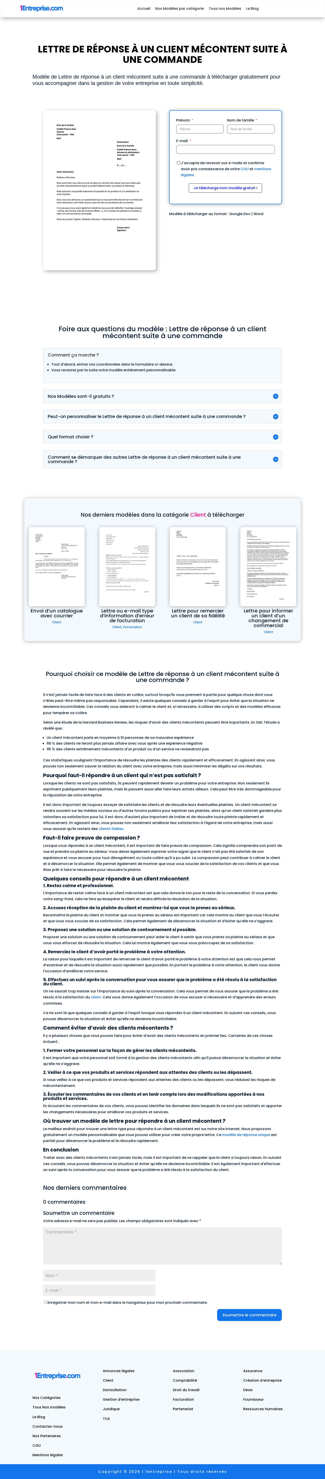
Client (56, 622)
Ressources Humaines (263, 1409)
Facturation (132, 627)
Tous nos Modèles (225, 8)
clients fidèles (111, 828)
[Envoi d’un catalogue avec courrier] (57, 566)
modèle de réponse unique (246, 1134)
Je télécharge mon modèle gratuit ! (225, 188)
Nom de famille (240, 120)
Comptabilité (185, 1380)
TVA (106, 1418)
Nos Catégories (46, 1397)
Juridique (111, 1409)
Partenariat (183, 1409)
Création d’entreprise (262, 1380)
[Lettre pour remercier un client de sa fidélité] (198, 566)
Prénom (183, 120)
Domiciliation (114, 1389)
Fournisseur (253, 1399)
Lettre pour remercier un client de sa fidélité (198, 613)
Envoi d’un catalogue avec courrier (57, 613)
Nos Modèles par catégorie (179, 8)
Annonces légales (119, 1370)
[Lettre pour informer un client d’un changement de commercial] (268, 566)
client (96, 997)
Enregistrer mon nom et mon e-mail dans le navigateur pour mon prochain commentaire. (128, 1302)
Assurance (252, 1370)
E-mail (182, 140)
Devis (248, 1389)
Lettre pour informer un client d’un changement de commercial (268, 618)
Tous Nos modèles (49, 1407)
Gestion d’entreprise (121, 1399)
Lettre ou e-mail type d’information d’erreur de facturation (127, 615)
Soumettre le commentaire (249, 1315)
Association (183, 1370)
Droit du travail (186, 1389)
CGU (245, 168)
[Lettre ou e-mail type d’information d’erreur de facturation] (127, 566)
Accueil (143, 8)
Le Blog (252, 8)
